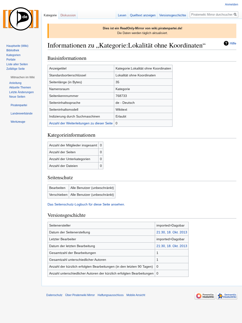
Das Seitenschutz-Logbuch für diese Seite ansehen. (86, 204)
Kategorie (50, 15)
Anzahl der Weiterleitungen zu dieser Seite (81, 123)
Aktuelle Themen (20, 87)
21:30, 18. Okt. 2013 (171, 232)
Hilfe (233, 43)
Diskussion (68, 15)
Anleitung (15, 83)
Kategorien (13, 55)
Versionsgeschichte (172, 15)
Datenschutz (54, 295)
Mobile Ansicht (135, 295)
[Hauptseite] (21, 19)
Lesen (122, 15)
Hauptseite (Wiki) (17, 46)
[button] (23, 77)
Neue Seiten (17, 96)
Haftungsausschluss (111, 295)
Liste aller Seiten (17, 64)
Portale (11, 59)
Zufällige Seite (15, 68)
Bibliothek (12, 50)
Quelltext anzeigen (143, 15)
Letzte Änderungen (21, 92)
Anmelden (231, 4)
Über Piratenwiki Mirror (80, 295)
